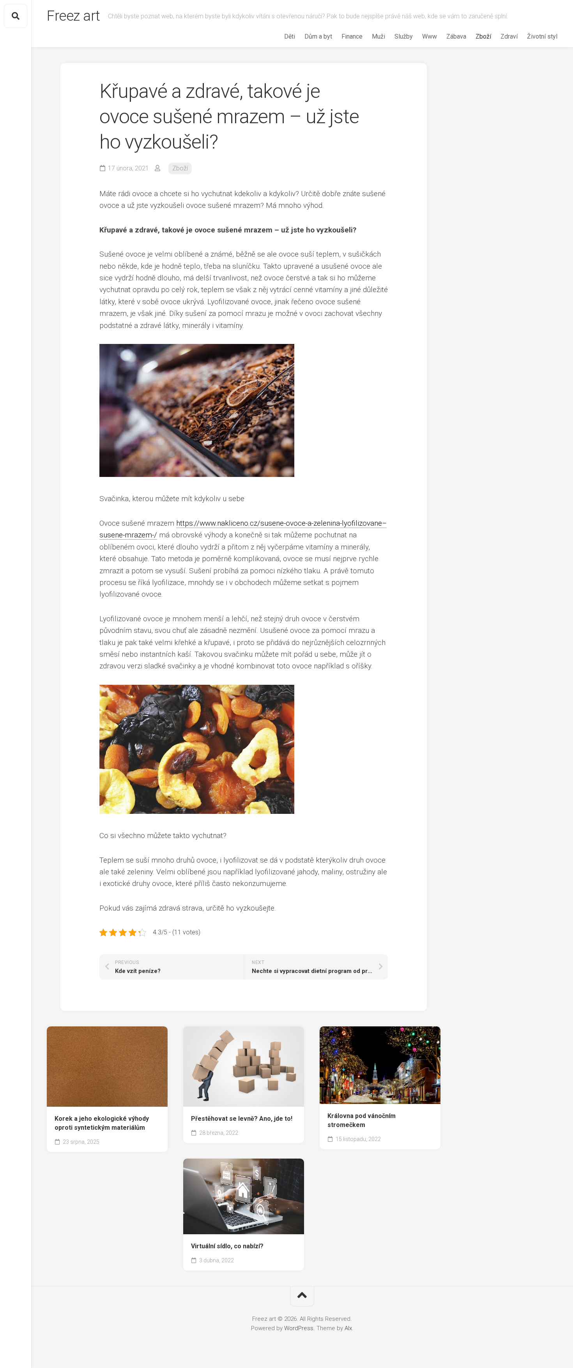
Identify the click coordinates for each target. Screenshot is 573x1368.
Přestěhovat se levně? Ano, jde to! (241, 1118)
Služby (403, 36)
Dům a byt (318, 36)
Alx (348, 1328)
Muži (378, 36)
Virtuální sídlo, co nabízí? (227, 1246)
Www (429, 36)
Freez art (73, 16)
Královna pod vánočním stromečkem (361, 1120)
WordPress (298, 1328)
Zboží (483, 36)
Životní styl (542, 36)
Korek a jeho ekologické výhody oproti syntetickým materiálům (102, 1123)
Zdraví (509, 36)
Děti (289, 36)
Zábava (456, 36)
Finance (352, 36)
